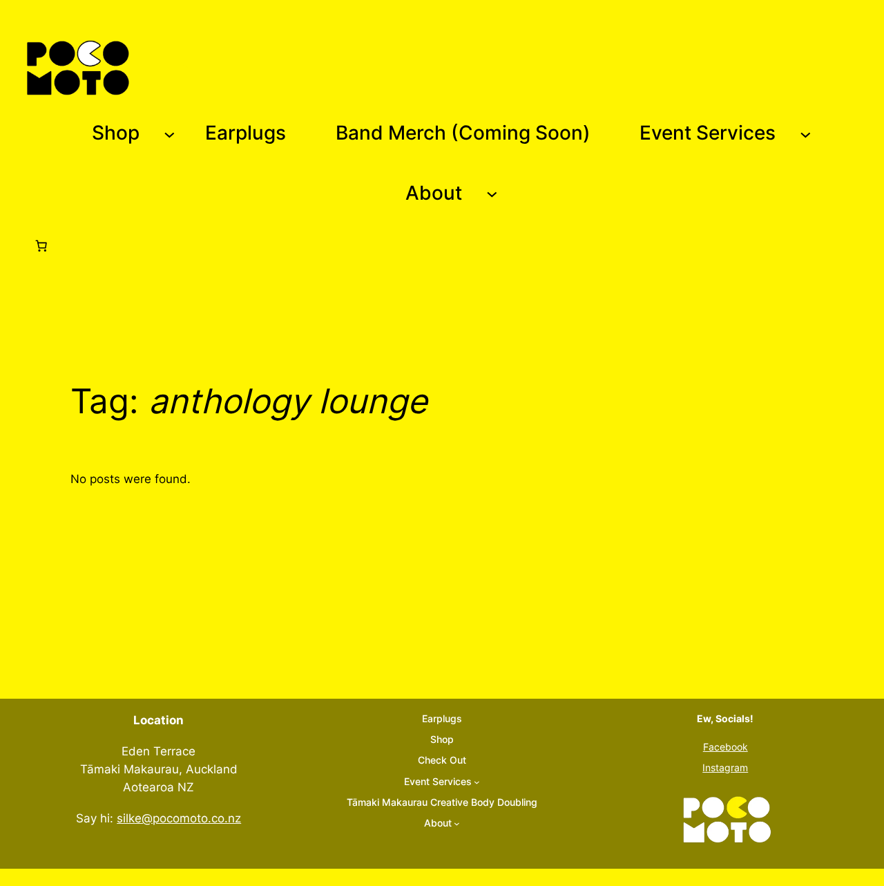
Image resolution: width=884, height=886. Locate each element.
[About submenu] (492, 193)
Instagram (725, 767)
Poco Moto (178, 67)
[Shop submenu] (169, 134)
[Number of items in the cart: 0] (40, 245)
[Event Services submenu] (805, 134)
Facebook (725, 747)
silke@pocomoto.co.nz (179, 818)
